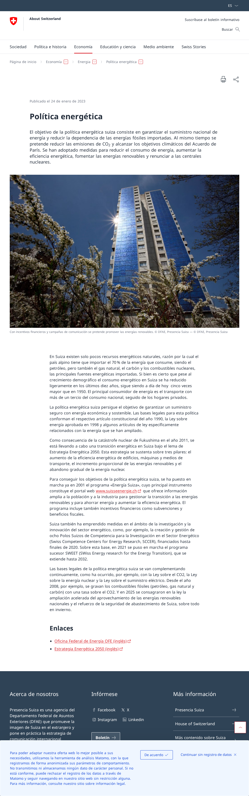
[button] (18, 47)
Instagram (107, 719)
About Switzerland (45, 18)
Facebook (107, 710)
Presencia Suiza (189, 710)
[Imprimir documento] (223, 79)
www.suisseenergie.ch (116, 491)
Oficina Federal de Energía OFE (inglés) (90, 641)
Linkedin (136, 719)
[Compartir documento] (236, 79)
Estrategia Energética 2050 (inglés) (86, 648)
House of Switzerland (195, 723)
